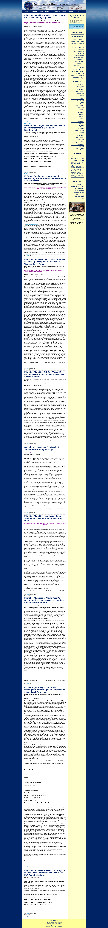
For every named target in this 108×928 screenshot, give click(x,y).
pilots (81, 169)
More (83, 79)
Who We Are (34, 11)
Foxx (72, 162)
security (76, 173)
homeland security (78, 162)
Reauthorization (80, 170)
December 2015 (79, 91)
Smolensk (81, 173)
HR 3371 (72, 163)
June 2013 (81, 112)
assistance (76, 157)
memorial (72, 166)
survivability (73, 175)
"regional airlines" (75, 155)
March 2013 (80, 119)
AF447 (72, 157)
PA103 (77, 169)
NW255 (82, 167)
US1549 (74, 176)
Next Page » (27, 916)
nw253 (79, 167)
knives (78, 163)
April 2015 (81, 96)
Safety (64, 11)
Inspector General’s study (32, 224)
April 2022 (81, 84)
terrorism (78, 175)
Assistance (57, 11)
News (41, 11)
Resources (48, 11)
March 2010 (80, 132)
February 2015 (80, 100)
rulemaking (74, 172)
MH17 (75, 166)
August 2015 (80, 93)
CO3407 (74, 160)
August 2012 (80, 121)
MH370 (78, 166)
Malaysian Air (80, 165)
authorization (74, 158)
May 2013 (81, 114)
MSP (81, 166)
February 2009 (80, 149)
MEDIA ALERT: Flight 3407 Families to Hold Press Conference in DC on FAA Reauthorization (44, 127)
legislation (74, 165)
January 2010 (80, 135)
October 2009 (80, 139)
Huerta (75, 163)
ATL (79, 157)
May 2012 (81, 126)
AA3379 (81, 155)
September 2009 (79, 142)
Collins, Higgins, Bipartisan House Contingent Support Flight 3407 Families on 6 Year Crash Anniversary (44, 689)
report (45, 412)
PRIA (76, 170)
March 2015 (80, 98)
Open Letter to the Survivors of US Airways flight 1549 (78, 190)
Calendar (71, 11)
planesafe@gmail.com (75, 22)
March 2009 (80, 146)
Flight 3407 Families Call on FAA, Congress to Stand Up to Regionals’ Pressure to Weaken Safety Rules (44, 261)
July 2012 (81, 123)
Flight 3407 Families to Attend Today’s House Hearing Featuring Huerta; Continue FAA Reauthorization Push (44, 600)
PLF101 (72, 170)
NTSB (72, 167)
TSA (72, 176)
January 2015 (80, 103)
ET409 (79, 160)
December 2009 (79, 137)
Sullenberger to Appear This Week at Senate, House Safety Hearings (41, 448)
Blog (77, 11)
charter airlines (81, 158)
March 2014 (80, 109)
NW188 (75, 167)
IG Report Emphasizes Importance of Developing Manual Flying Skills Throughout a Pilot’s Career (45, 178)
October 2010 (80, 128)
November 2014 (79, 105)
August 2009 (80, 144)
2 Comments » (27, 123)
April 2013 (81, 116)
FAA (82, 160)
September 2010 (79, 130)
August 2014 (80, 107)
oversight (73, 169)
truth (82, 175)
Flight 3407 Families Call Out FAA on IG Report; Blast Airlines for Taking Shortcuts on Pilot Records (44, 374)
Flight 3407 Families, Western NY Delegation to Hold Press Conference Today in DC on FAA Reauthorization (45, 872)
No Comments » (28, 173)
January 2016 (80, 89)
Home (26, 11)
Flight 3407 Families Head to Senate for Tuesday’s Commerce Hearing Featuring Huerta (43, 518)
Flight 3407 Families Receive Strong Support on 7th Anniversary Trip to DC (45, 16)
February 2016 (80, 86)
